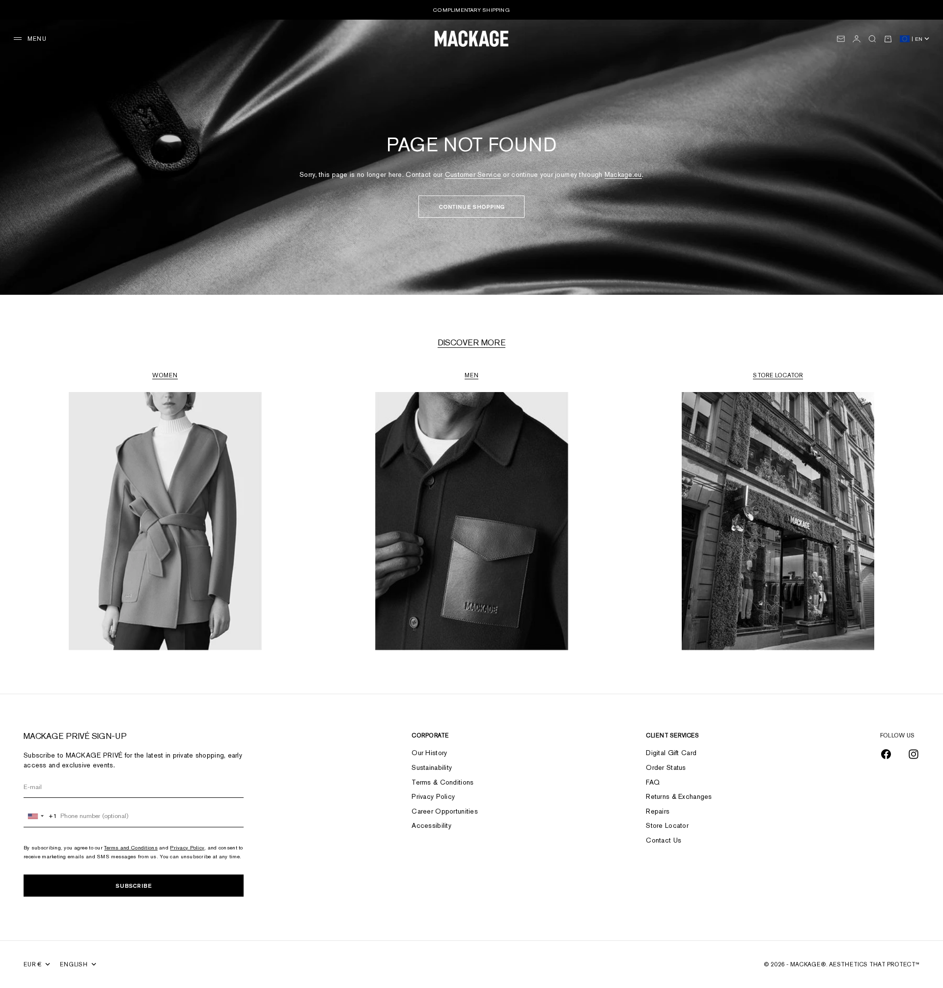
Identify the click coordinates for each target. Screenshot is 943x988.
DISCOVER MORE (471, 342)
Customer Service (473, 174)
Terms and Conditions (131, 847)
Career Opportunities (445, 811)
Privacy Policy (187, 847)
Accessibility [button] (431, 825)
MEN (472, 375)
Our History (429, 752)
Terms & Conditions (442, 782)
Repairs (657, 811)
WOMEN (164, 375)
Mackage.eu (623, 174)
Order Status (666, 767)
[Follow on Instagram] (913, 754)
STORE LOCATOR (778, 375)
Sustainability (432, 767)
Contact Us (663, 840)
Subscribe (133, 885)
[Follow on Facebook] (886, 754)
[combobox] (40, 816)
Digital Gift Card (671, 752)
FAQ (653, 782)
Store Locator (667, 825)
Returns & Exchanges (679, 796)
